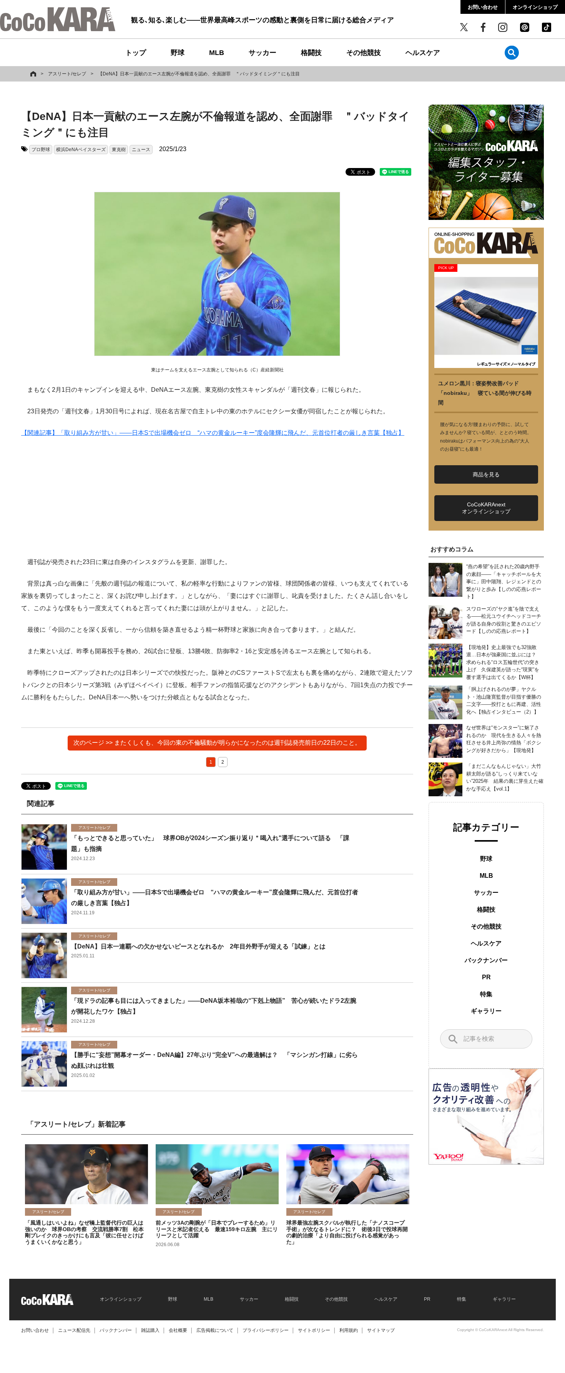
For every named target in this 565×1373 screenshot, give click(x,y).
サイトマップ (381, 1330)
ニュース (141, 149)
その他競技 (363, 53)
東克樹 (119, 149)
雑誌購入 (150, 1330)
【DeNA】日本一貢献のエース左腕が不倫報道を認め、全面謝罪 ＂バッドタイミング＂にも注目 (199, 74)
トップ (135, 53)
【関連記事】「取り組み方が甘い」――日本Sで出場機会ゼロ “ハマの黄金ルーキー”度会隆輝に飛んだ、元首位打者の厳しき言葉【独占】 (212, 432)
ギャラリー (486, 1011)
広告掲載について (214, 1330)
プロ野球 (41, 149)
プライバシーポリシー (266, 1330)
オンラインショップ (535, 7)
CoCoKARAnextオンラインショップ (486, 507)
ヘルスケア (422, 53)
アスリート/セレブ (67, 74)
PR (486, 977)
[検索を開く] (512, 52)
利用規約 (348, 1330)
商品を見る (486, 474)
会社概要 (178, 1330)
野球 (177, 53)
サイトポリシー (314, 1330)
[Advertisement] (217, 502)
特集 (486, 994)
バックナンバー (486, 960)
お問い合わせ (483, 7)
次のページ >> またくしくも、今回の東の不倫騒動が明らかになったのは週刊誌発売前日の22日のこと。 (217, 742)
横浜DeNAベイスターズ (81, 149)
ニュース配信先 (74, 1330)
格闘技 (311, 53)
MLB (216, 53)
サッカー (262, 53)
